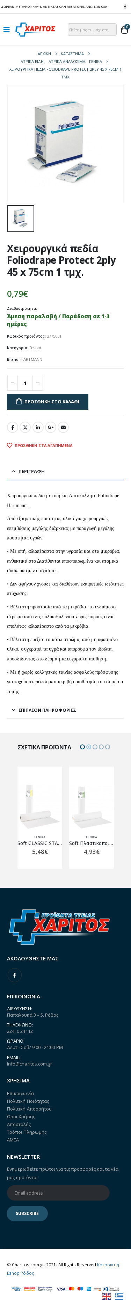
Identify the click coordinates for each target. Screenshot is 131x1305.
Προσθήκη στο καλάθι (51, 401)
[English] (106, 1296)
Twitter (25, 427)
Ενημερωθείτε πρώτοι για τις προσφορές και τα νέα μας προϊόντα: (62, 1173)
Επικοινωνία (20, 1093)
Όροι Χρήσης (21, 1116)
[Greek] (119, 1296)
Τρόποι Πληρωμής (26, 1132)
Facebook (12, 427)
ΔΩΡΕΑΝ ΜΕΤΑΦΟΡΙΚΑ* (20, 6)
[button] (8, 30)
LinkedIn (38, 427)
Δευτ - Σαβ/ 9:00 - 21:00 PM (35, 1047)
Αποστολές (19, 1124)
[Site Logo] (35, 29)
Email (63, 427)
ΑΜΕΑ (13, 1140)
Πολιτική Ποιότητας (28, 1101)
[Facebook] (125, 6)
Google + (50, 427)
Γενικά (35, 347)
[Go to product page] (39, 806)
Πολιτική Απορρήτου (29, 1109)
